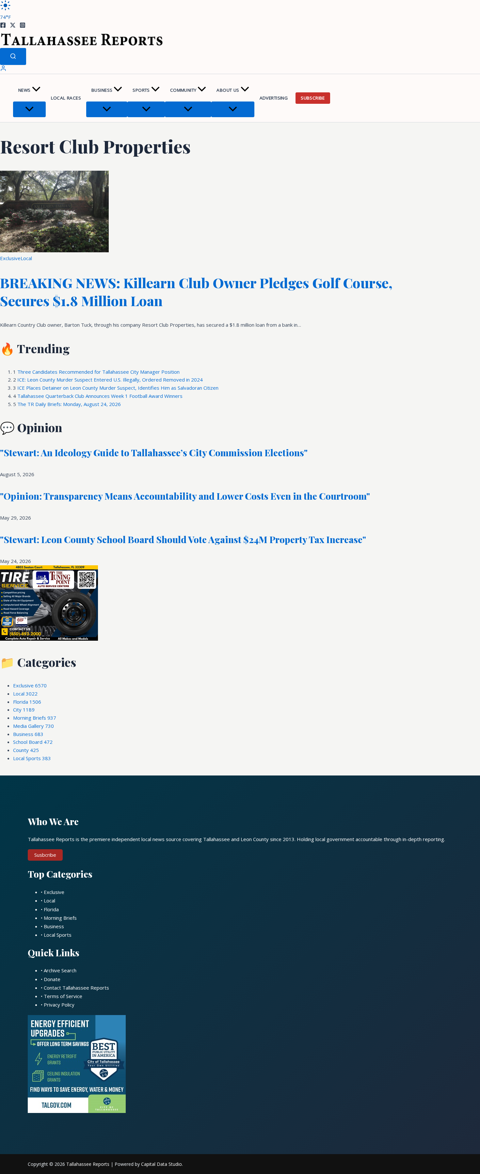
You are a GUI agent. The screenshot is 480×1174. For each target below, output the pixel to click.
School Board (33, 742)
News (24, 90)
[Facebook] (3, 26)
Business (101, 90)
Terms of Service (63, 996)
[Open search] (13, 56)
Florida (27, 701)
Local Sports (32, 758)
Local (26, 258)
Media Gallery (33, 726)
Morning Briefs (34, 717)
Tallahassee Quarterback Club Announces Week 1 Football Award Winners (100, 396)
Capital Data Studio (161, 1164)
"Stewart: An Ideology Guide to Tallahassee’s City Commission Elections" (154, 452)
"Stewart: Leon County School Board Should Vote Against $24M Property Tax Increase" (183, 539)
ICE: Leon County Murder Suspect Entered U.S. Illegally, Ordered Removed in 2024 (110, 379)
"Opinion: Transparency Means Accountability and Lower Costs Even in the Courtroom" (185, 496)
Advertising (274, 98)
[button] (36, 90)
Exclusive (10, 258)
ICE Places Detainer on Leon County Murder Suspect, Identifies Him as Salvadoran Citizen (117, 387)
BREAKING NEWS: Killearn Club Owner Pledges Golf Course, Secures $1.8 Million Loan (196, 292)
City (24, 709)
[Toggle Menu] (29, 109)
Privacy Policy (59, 1004)
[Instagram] (22, 26)
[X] (13, 26)
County (26, 750)
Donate (52, 979)
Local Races (66, 98)
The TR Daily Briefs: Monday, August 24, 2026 (69, 404)
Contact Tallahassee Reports (76, 987)
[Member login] (3, 69)
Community (183, 90)
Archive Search (60, 970)
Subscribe (313, 98)
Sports (141, 90)
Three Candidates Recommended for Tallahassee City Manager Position (98, 371)
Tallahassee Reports (87, 1164)
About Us (227, 90)
